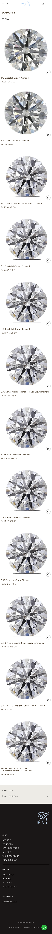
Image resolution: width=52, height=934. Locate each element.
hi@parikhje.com (10, 901)
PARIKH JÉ (7, 878)
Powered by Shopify (34, 927)
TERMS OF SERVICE (11, 856)
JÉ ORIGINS (7, 882)
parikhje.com (20, 927)
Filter (7, 19)
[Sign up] (47, 796)
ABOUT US (7, 840)
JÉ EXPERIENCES (10, 886)
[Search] (8, 4)
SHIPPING (7, 852)
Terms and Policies (26, 922)
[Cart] (49, 4)
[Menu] (3, 4)
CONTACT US (8, 844)
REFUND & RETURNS (11, 848)
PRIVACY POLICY (10, 860)
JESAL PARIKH (8, 874)
